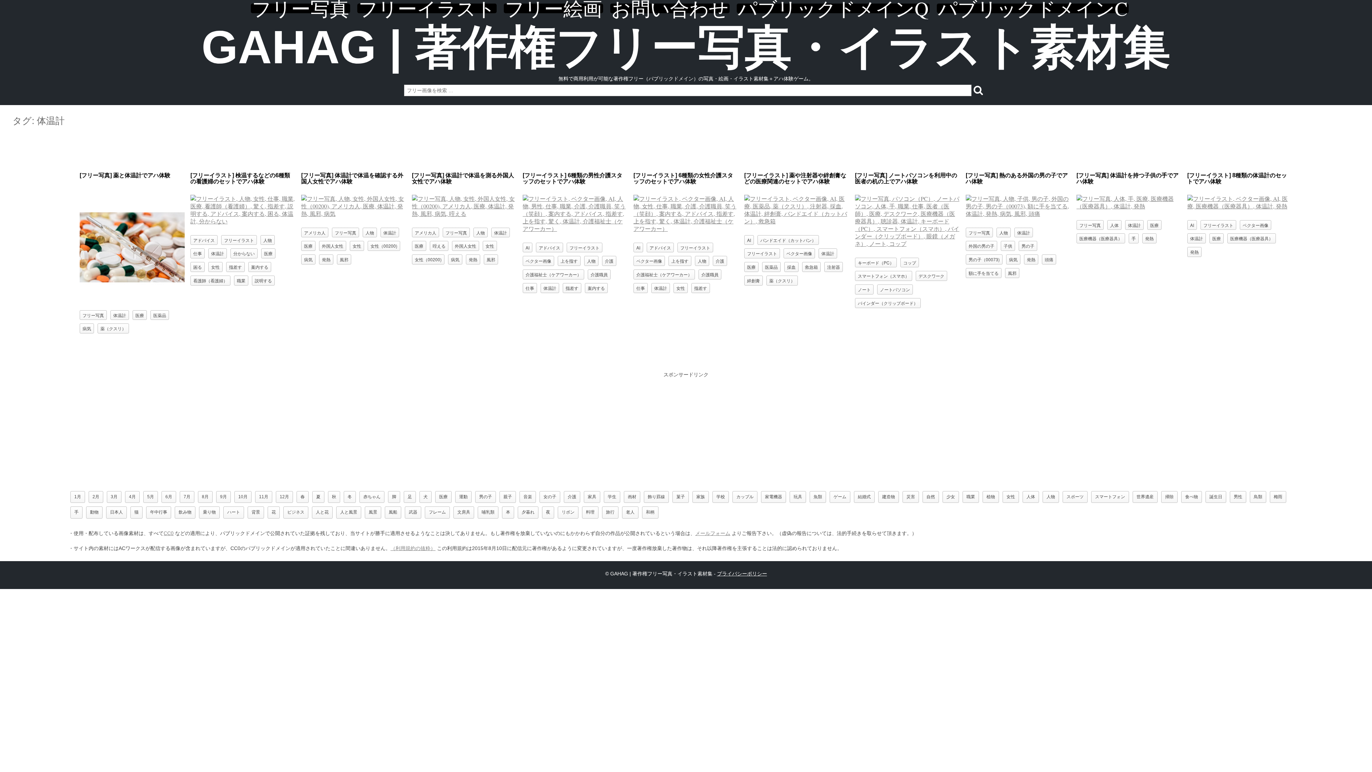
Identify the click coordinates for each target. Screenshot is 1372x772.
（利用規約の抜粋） (413, 548)
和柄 (650, 512)
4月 (132, 496)
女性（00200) (384, 246)
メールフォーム (712, 533)
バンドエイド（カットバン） (788, 240)
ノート (864, 289)
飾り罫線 (656, 496)
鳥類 (1258, 496)
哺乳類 (488, 512)
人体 (1114, 225)
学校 (720, 496)
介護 (609, 261)
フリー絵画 (553, 8)
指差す (235, 267)
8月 (205, 496)
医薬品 (159, 315)
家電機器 (773, 496)
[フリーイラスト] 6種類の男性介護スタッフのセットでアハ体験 (572, 178)
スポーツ (1075, 496)
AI (528, 247)
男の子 (1027, 246)
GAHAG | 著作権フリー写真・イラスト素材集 (686, 47)
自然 (930, 496)
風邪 (344, 259)
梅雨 (1278, 496)
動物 (94, 512)
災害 (910, 496)
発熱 (326, 259)
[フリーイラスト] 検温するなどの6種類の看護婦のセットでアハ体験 (240, 178)
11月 (263, 496)
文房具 (463, 512)
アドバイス (204, 240)
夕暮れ (528, 512)
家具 (592, 496)
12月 (284, 496)
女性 (215, 267)
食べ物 (1191, 496)
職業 (241, 280)
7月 (187, 496)
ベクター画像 (538, 261)
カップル (745, 496)
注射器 (833, 267)
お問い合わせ (670, 8)
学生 (612, 496)
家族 (700, 496)
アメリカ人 (314, 232)
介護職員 (599, 274)
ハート (233, 512)
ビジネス (295, 512)
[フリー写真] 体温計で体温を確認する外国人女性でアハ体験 (352, 178)
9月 (223, 496)
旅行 (610, 512)
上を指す (569, 261)
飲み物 (185, 512)
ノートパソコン (895, 289)
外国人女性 (332, 246)
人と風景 (348, 512)
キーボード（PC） (876, 262)
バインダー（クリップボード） (888, 303)
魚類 (818, 496)
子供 (1008, 246)
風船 (393, 512)
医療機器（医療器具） (1100, 238)
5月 (150, 496)
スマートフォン (1110, 496)
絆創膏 (753, 280)
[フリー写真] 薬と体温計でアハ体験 (125, 175)
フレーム (437, 512)
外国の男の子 (981, 246)
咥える (439, 246)
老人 (630, 512)
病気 (87, 328)
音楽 (527, 496)
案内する (259, 267)
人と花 (322, 512)
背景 (256, 512)
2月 (96, 496)
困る (197, 267)
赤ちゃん (372, 496)
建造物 (888, 496)
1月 (77, 496)
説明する (263, 280)
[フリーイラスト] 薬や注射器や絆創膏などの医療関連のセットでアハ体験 (795, 178)
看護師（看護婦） (210, 280)
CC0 (169, 533)
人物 (267, 240)
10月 (243, 496)
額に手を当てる (984, 273)
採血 (791, 267)
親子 (507, 496)
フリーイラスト (427, 8)
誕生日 (1215, 496)
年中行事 (158, 512)
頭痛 (1049, 259)
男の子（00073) (984, 259)
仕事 (197, 253)
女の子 (549, 496)
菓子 (680, 496)
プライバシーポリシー (742, 573)
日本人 (116, 512)
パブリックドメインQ (833, 8)
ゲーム (840, 496)
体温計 (119, 315)
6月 (168, 496)
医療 (139, 315)
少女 (950, 496)
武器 (413, 512)
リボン (568, 512)
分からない (244, 253)
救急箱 (811, 267)
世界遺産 (1145, 496)
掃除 (1169, 496)
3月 (114, 496)
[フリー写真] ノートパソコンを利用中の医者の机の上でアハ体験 (906, 178)
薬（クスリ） (113, 328)
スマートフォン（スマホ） (883, 276)
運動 (463, 496)
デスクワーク (931, 276)
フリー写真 (300, 8)
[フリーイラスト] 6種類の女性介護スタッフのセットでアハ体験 (683, 178)
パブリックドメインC (1033, 8)
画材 (632, 496)
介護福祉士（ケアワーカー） (553, 274)
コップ (909, 262)
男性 (1238, 496)
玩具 (798, 496)
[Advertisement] (686, 150)
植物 (990, 496)
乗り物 (209, 512)
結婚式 (864, 496)
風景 (373, 512)
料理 (590, 512)
